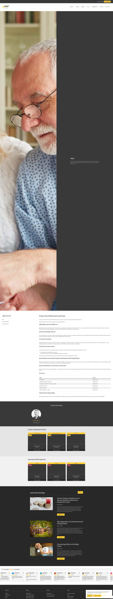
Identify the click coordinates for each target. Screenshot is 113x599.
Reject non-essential (97, 595)
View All (80, 492)
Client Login (107, 6)
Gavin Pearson (36, 420)
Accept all (89, 595)
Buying (83, 6)
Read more (61, 515)
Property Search (94, 6)
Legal (88, 6)
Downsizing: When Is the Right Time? (68, 545)
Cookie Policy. (103, 592)
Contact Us (101, 6)
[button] (112, 576)
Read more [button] (3, 580)
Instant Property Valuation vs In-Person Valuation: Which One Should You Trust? (68, 500)
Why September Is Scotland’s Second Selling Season (70, 522)
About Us (71, 6)
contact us (64, 396)
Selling (77, 6)
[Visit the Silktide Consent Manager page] (110, 596)
